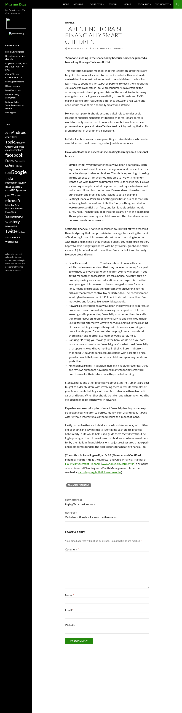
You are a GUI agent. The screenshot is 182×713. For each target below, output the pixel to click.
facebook (14, 155)
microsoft (12, 200)
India (9, 178)
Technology (162, 4)
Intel (8, 186)
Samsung (12, 216)
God (8, 172)
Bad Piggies (10, 112)
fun (7, 165)
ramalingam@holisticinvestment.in (99, 472)
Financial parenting (78, 485)
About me (78, 4)
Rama (95, 48)
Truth (16, 226)
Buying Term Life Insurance (80, 502)
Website (70, 625)
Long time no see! (13, 90)
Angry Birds (11, 137)
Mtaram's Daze (15, 4)
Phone (8, 212)
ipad (13, 186)
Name (69, 595)
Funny (13, 165)
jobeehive (21, 190)
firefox (15, 161)
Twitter (12, 231)
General (113, 4)
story (15, 221)
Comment (72, 549)
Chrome (9, 146)
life (12, 195)
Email (69, 610)
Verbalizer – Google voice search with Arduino (90, 515)
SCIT (22, 216)
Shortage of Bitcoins (14, 81)
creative (9, 150)
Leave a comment (113, 48)
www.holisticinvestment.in (118, 463)
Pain (17, 205)
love (17, 195)
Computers (96, 4)
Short (8, 222)
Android (19, 132)
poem (14, 212)
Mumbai (10, 205)
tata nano (9, 226)
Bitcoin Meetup (12, 86)
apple (10, 141)
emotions (18, 150)
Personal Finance (14, 208)
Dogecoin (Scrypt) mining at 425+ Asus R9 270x (16, 66)
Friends (21, 161)
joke (7, 195)
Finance (69, 22)
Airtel (8, 132)
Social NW (143, 4)
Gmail (19, 166)
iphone (8, 190)
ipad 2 (19, 187)
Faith (8, 161)
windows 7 (12, 237)
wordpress (11, 241)
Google (19, 172)
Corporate (19, 146)
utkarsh (22, 232)
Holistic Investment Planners (82, 463)
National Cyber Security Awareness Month (14, 105)
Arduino (20, 142)
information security (15, 182)
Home (66, 4)
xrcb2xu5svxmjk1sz (14, 51)
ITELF (14, 190)
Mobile (127, 4)
